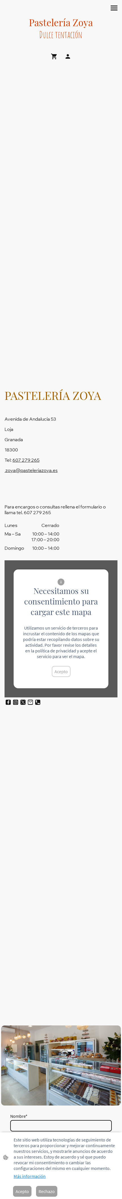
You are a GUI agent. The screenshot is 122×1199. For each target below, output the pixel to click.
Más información (30, 1176)
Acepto (61, 671)
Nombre (19, 1116)
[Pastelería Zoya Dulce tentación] (61, 45)
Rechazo (47, 1191)
